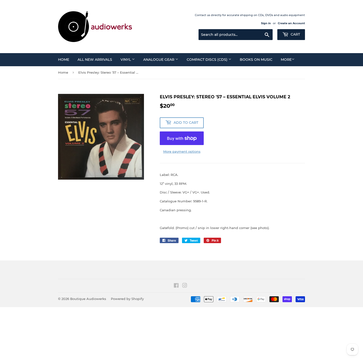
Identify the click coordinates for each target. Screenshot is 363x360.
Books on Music (256, 59)
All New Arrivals (95, 59)
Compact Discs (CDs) (207, 59)
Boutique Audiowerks (88, 299)
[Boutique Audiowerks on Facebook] (176, 286)
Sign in (266, 23)
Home (63, 59)
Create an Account (291, 23)
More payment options (182, 151)
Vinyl (126, 59)
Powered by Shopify (127, 299)
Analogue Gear (159, 59)
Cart (295, 34)
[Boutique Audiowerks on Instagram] (184, 286)
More (286, 59)
